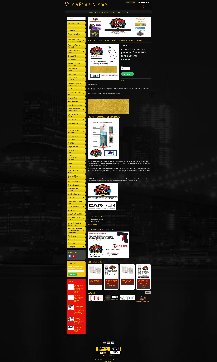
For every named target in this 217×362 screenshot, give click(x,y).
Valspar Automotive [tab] (73, 207)
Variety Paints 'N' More (86, 4)
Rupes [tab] (70, 163)
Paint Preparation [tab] (73, 236)
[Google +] (73, 256)
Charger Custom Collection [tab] (72, 79)
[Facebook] (69, 256)
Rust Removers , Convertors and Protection (72, 158)
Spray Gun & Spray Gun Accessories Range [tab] (74, 177)
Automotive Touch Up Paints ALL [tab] (74, 46)
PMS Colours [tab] (71, 143)
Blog (126, 12)
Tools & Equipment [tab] (73, 185)
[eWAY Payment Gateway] (108, 353)
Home (91, 12)
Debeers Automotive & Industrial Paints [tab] (74, 84)
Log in (127, 2)
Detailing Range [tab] (72, 89)
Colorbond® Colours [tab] (73, 56)
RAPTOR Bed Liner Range (73, 151)
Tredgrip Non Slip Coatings (73, 189)
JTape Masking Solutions (75, 105)
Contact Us (119, 12)
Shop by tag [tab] (71, 243)
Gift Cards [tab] (71, 27)
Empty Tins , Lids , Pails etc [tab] (74, 93)
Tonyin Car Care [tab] (72, 98)
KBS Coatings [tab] (72, 120)
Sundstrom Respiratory (74, 181)
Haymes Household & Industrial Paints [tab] (74, 110)
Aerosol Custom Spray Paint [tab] (74, 35)
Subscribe (72, 274)
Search (105, 355)
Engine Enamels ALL (73, 101)
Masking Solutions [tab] (73, 123)
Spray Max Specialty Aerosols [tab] (73, 171)
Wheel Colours (72, 210)
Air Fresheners (72, 60)
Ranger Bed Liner (73, 147)
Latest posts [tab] (71, 247)
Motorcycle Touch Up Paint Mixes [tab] (74, 131)
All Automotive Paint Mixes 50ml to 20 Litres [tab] (75, 40)
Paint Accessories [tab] (73, 136)
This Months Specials (74, 23)
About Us (97, 12)
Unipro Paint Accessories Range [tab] (75, 202)
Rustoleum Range (73, 167)
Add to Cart (127, 74)
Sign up (133, 2)
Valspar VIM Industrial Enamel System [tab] (74, 224)
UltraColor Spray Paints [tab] (74, 194)
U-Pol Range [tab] (71, 198)
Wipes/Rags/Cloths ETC (75, 214)
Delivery (112, 12)
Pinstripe (70, 127)
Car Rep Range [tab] (72, 74)
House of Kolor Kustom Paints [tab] (74, 115)
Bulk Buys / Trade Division (73, 70)
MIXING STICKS (72, 239)
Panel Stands (72, 139)
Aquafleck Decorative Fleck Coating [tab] (74, 64)
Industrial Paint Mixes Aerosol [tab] (74, 51)
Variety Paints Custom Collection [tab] (74, 218)
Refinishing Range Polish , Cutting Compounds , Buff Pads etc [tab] (75, 230)
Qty (122, 66)
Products (105, 12)
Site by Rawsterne (108, 361)
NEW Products (72, 30)
